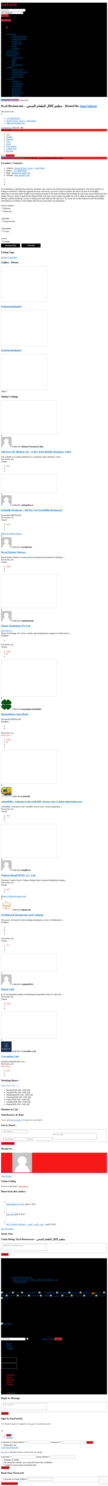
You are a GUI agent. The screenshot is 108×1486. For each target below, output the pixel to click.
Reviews (10, 151)
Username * (6, 1457)
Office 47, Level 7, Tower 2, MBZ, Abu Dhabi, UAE (35, 1280)
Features (9, 139)
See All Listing (7, 1229)
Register (9, 1438)
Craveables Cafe (10, 1056)
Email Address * (43, 1457)
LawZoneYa (17, 86)
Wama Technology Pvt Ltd (15, 625)
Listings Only (17, 43)
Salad (15, 257)
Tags (8, 141)
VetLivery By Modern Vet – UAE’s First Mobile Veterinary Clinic (36, 451)
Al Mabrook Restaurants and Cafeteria (22, 914)
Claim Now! (23, 1186)
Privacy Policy (48, 1339)
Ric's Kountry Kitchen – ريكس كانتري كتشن (25, 1224)
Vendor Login (17, 69)
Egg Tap (9, 1214)
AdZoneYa (16, 81)
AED (10, 1393)
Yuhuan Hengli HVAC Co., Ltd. (18, 875)
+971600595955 (13, 118)
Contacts (10, 1348)
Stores (14, 60)
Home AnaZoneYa (19, 36)
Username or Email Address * (13, 1442)
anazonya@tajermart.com (21, 1277)
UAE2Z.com (11, 50)
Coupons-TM (17, 84)
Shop (14, 62)
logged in (18, 1120)
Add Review (6, 128)
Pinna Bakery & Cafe (15, 1204)
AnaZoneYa (11, 34)
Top (8, 134)
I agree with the (41, 1339)
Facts (8, 144)
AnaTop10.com (12, 53)
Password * (56, 1442)
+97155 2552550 (20, 1282)
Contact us (16, 48)
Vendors (9, 67)
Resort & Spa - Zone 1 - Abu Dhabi (21, 121)
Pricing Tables (17, 74)
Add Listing (6, 20)
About (14, 46)
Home (3, 158)
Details (9, 137)
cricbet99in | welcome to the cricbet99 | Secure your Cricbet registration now (42, 801)
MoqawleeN (17, 91)
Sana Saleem (88, 106)
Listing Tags (11, 149)
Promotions (16, 41)
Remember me (10, 1445)
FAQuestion (11, 146)
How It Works (17, 77)
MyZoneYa (16, 88)
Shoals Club (7, 989)
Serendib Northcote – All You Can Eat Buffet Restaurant (31, 510)
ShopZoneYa (17, 65)
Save (7, 155)
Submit (5, 1254)
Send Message (8, 1143)
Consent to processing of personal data (20, 1465)
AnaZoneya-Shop (19, 39)
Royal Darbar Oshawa (13, 552)
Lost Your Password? (10, 1447)
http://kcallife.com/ (22, 175)
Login (8, 1435)
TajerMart (16, 96)
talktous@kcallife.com (15, 123)
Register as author (11, 1460)
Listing (9, 1346)
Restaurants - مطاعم (10, 100)
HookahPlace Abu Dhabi (14, 714)
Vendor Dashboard (19, 72)
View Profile (6, 1176)
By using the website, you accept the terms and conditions (28, 1462)
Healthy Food (7, 257)
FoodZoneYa (11, 55)
